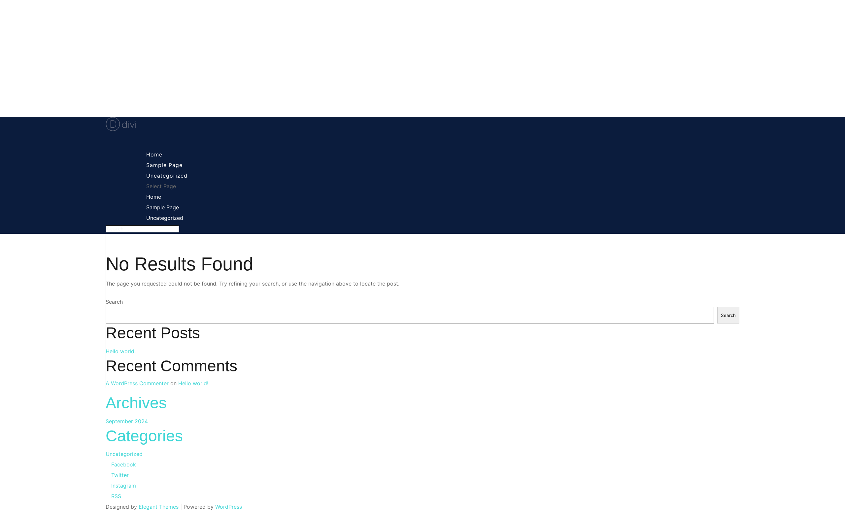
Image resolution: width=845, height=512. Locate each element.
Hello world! (121, 351)
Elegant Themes (159, 506)
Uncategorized (164, 218)
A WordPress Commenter (137, 383)
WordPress (228, 506)
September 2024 (127, 421)
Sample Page (162, 207)
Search (114, 301)
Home (153, 196)
